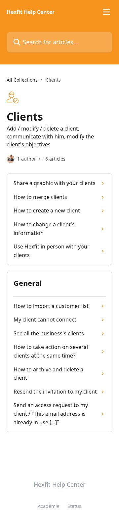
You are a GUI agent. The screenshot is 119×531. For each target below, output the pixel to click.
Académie (49, 506)
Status (74, 506)
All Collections (22, 80)
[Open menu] (106, 12)
